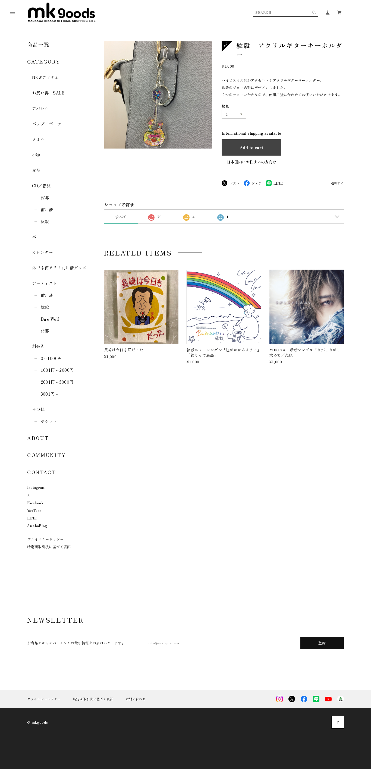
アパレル (40, 108)
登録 (322, 642)
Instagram (36, 487)
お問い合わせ (135, 699)
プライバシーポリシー (45, 539)
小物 (36, 154)
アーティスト (44, 283)
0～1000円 (51, 358)
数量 (225, 106)
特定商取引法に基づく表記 (49, 546)
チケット (49, 421)
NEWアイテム (45, 77)
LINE (32, 518)
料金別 (38, 346)
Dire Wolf (50, 319)
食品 (36, 170)
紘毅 (45, 221)
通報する (337, 183)
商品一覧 (38, 44)
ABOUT (38, 437)
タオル (38, 139)
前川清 (47, 209)
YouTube (34, 510)
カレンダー (42, 252)
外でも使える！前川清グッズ (59, 267)
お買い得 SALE (48, 93)
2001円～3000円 (57, 382)
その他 (38, 409)
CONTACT (41, 471)
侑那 (45, 197)
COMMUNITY (46, 454)
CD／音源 (41, 185)
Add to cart (251, 147)
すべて (121, 216)
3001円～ (50, 394)
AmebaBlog (37, 525)
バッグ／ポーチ (46, 124)
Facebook (35, 502)
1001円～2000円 (57, 370)
